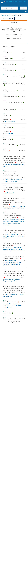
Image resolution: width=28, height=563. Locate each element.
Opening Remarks (8, 109)
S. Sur (16, 208)
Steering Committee (9, 91)
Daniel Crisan (8, 234)
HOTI (14, 15)
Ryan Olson (14, 281)
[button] (26, 11)
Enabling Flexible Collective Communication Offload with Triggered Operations (12, 216)
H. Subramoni (14, 206)
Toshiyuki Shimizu (8, 307)
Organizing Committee (10, 96)
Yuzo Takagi (16, 304)
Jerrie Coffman (20, 219)
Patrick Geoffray (12, 249)
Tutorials (6, 151)
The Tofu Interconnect (10, 302)
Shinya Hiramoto (16, 305)
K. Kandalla (7, 206)
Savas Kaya (6, 181)
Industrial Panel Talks (9, 145)
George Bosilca (12, 251)
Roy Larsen (6, 221)
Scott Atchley (8, 247)
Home (2, 15)
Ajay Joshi (5, 166)
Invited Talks (7, 139)
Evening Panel (7, 127)
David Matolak (13, 181)
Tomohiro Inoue (7, 305)
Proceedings (8, 15)
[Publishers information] (10, 319)
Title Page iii (7, 58)
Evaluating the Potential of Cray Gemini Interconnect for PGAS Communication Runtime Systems (13, 273)
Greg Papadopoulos (10, 121)
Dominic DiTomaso (10, 179)
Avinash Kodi (18, 179)
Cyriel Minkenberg (20, 236)
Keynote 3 (6, 131)
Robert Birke (10, 236)
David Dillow (15, 247)
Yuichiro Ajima (8, 304)
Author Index (7, 313)
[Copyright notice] (8, 64)
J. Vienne (21, 206)
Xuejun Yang (9, 296)
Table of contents (8, 70)
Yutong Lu (12, 294)
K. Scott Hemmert (14, 221)
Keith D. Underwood (10, 219)
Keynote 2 (6, 119)
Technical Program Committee (12, 102)
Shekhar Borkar (9, 133)
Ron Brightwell (11, 223)
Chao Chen (7, 164)
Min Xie (6, 294)
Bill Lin (12, 193)
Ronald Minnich (21, 251)
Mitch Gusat (6, 238)
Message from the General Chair (13, 76)
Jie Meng (13, 164)
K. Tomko (11, 208)
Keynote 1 (6, 115)
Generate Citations (7, 18)
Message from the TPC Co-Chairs (13, 83)
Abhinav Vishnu (9, 279)
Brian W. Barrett (9, 260)
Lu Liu (17, 294)
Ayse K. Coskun (20, 164)
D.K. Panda (21, 208)
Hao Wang (7, 193)
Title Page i (6, 52)
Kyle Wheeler (11, 264)
